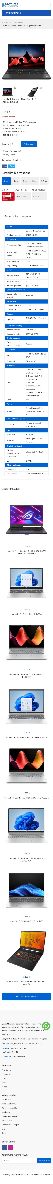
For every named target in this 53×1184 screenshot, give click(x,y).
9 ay (34, 181)
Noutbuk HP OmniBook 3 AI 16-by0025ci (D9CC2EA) (26, 798)
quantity (5, 144)
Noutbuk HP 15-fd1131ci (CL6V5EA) (26, 614)
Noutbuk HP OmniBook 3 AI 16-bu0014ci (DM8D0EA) (26, 859)
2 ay (6, 181)
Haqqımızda (7, 1074)
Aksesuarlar (7, 1120)
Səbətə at (29, 144)
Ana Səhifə (6, 22)
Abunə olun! (44, 1161)
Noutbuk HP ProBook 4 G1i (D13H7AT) (26, 921)
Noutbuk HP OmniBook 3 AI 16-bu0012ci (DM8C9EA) (26, 675)
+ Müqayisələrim (8, 154)
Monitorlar (6, 1112)
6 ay (25, 181)
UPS (3, 1129)
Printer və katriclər (9, 1104)
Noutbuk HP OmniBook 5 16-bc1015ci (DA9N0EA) (26, 737)
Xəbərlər (5, 1082)
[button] (48, 62)
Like (5, 166)
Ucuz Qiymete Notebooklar (26, 996)
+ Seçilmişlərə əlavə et (11, 151)
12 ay (44, 181)
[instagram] (10, 1147)
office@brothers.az (17, 1057)
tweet (12, 166)
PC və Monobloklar (10, 1108)
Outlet (4, 1078)
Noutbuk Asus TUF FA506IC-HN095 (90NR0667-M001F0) (26, 983)
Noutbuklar (19, 22)
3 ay (15, 181)
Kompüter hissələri (9, 1116)
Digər (4, 1133)
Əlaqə (4, 1086)
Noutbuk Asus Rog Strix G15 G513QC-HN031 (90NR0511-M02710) (26, 552)
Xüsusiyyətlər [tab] (11, 216)
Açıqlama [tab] (26, 216)
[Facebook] (4, 1147)
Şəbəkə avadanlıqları (10, 1124)
